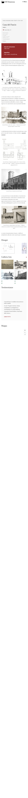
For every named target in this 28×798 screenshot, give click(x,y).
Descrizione (5, 33)
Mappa (4, 41)
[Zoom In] (25, 330)
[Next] (24, 248)
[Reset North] (25, 334)
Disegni (5, 35)
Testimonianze (6, 39)
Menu (25, 1)
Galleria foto (6, 37)
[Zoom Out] (25, 332)
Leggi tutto (7, 316)
